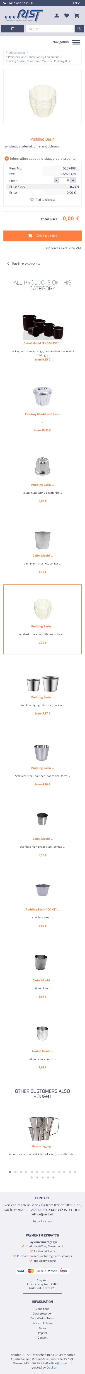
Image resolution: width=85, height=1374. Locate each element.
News (42, 1328)
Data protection (42, 1313)
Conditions (42, 1309)
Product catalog (16, 52)
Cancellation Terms (42, 1318)
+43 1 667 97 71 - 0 (21, 3)
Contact (42, 1338)
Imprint (42, 1333)
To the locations (43, 1221)
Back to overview (26, 263)
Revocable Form (42, 1323)
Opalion (51, 1367)
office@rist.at (42, 1214)
